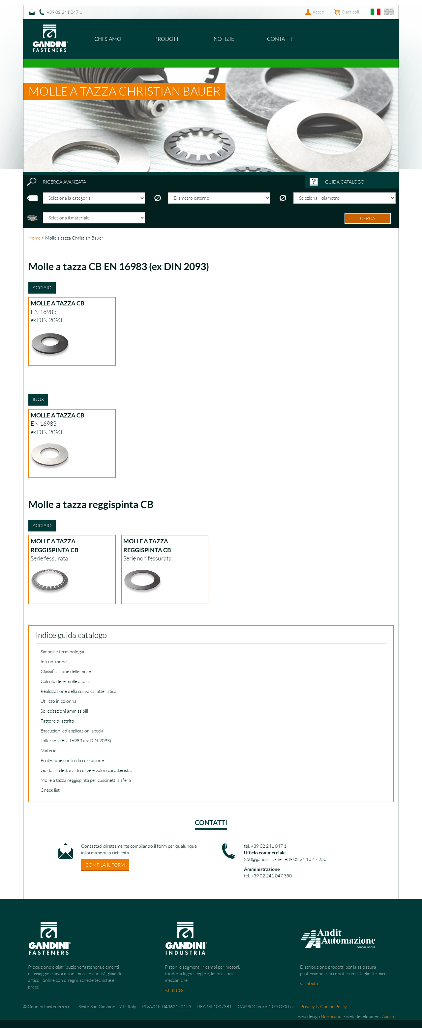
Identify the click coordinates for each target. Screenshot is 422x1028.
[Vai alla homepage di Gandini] (50, 27)
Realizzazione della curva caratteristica (78, 691)
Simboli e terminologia (62, 651)
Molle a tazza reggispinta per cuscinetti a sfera (86, 780)
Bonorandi (332, 1016)
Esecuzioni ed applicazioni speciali (73, 730)
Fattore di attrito (57, 721)
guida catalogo (344, 182)
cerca (367, 218)
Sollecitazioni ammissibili (64, 711)
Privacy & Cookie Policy (323, 1006)
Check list (50, 790)
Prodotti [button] (167, 39)
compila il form (105, 865)
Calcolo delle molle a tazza (66, 681)
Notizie (224, 39)
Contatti (279, 39)
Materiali (49, 750)
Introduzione (54, 661)
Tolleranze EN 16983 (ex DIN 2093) (76, 740)
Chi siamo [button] (107, 39)
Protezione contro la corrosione (72, 760)
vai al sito (174, 990)
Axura (388, 1016)
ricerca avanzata (64, 182)
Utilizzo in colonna (58, 701)
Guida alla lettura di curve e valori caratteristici (87, 770)
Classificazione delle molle (66, 671)
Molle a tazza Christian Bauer (124, 91)
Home (34, 238)
